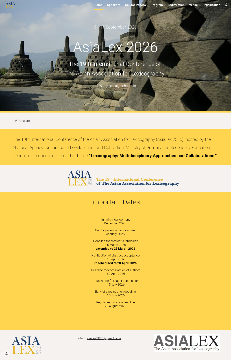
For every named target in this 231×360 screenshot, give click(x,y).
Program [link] (157, 5)
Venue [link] (193, 5)
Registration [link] (175, 5)
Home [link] (98, 5)
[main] (115, 27)
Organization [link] (211, 5)
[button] (226, 5)
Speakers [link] (113, 5)
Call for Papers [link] (135, 5)
